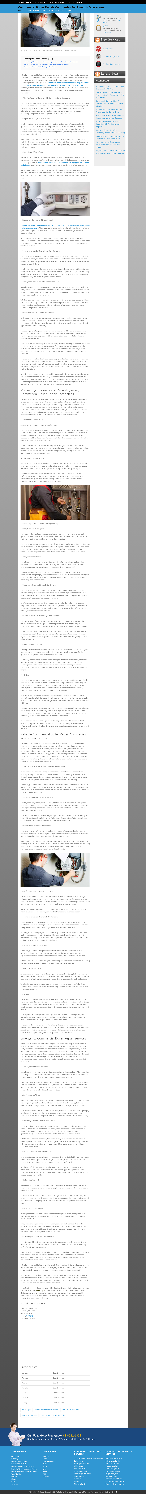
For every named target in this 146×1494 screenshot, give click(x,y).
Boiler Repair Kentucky (70, 1410)
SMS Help (115, 1492)
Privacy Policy (99, 1492)
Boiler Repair (26, 1410)
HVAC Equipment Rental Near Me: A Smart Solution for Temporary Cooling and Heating (110, 95)
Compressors (108, 49)
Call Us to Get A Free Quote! (54, 1435)
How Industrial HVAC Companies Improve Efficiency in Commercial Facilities (108, 144)
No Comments (72, 51)
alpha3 (38, 51)
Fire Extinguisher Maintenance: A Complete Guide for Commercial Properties (108, 124)
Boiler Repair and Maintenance (46, 1410)
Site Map (107, 1492)
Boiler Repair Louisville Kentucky (53, 1415)
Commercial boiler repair (54, 51)
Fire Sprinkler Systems (111, 56)
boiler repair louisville (29, 1415)
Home (20, 10)
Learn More (107, 32)
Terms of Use (88, 1492)
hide (50, 59)
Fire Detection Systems (111, 64)
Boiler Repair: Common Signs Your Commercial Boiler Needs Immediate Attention (109, 103)
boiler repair (40, 1290)
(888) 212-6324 (31, 1316)
